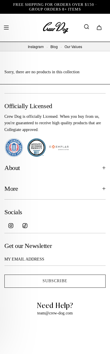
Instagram (36, 47)
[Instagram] (10, 225)
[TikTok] (24, 225)
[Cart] (99, 27)
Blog (54, 47)
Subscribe (55, 281)
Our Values (73, 47)
